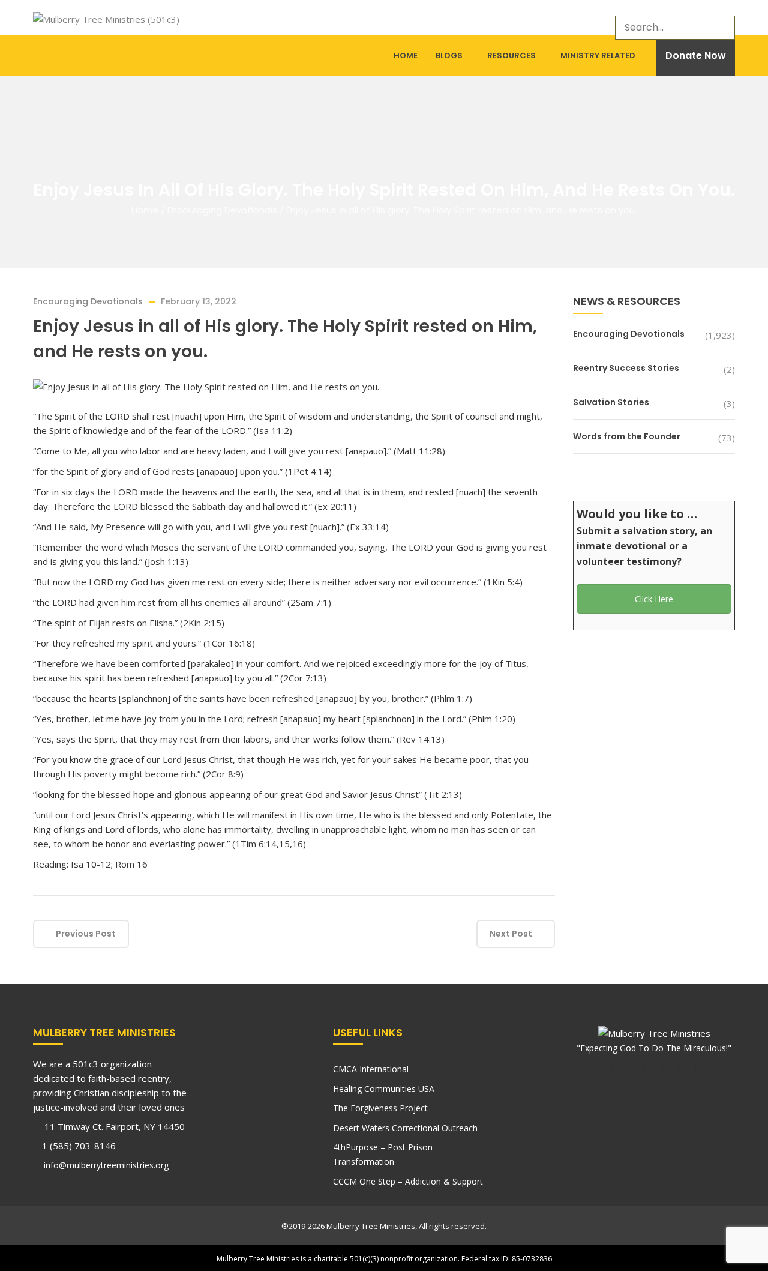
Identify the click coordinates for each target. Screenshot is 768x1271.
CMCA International (371, 1069)
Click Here (654, 599)
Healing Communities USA (383, 1088)
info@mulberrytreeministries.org (105, 1165)
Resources (511, 55)
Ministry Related (597, 55)
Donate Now (695, 55)
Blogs (449, 55)
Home (406, 55)
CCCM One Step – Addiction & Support (408, 1181)
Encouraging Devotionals (222, 210)
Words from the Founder (626, 436)
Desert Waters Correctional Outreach (405, 1128)
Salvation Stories (611, 402)
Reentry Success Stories (626, 368)
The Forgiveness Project (380, 1108)
